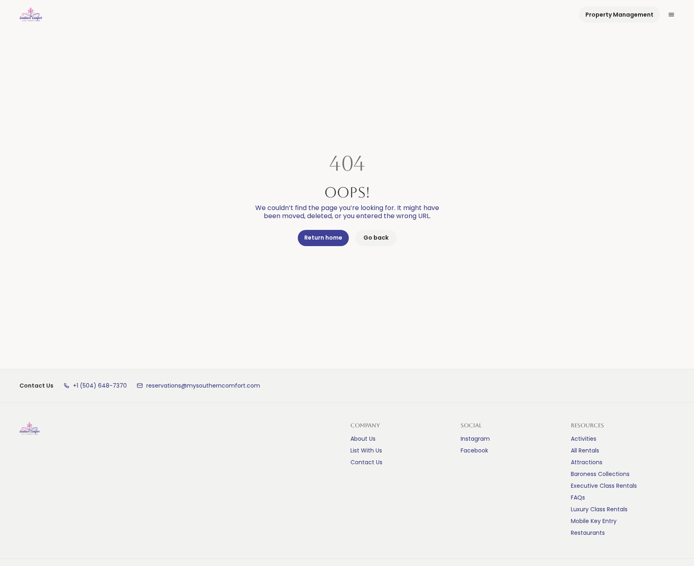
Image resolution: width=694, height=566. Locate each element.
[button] (95, 385)
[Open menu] (671, 14)
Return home (323, 238)
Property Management (619, 15)
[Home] (29, 428)
